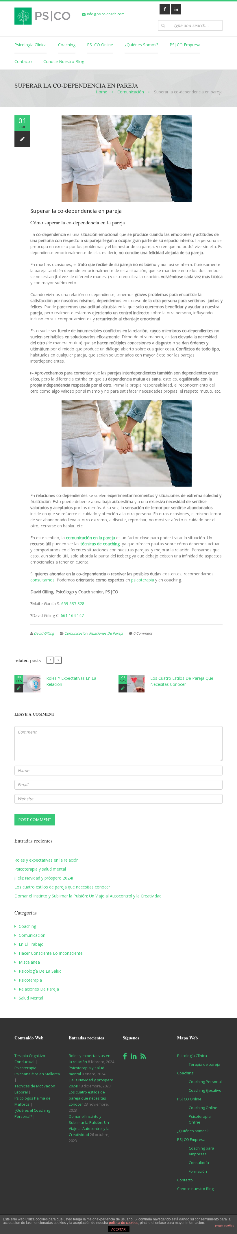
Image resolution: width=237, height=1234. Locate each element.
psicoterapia (142, 580)
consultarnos (42, 580)
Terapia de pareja (204, 1064)
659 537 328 (72, 603)
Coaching (66, 44)
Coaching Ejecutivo (205, 1090)
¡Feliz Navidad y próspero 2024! (43, 878)
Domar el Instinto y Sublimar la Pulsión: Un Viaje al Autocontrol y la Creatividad (88, 896)
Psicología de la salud (40, 971)
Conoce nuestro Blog (63, 61)
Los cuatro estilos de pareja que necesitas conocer (62, 887)
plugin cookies (224, 1225)
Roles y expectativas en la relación (46, 860)
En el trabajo (31, 944)
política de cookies (123, 1223)
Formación (198, 1171)
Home (101, 92)
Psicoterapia (30, 980)
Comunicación (130, 92)
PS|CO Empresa (185, 44)
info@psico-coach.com (106, 14)
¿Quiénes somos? (141, 44)
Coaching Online (203, 1107)
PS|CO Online (100, 44)
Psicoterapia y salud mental (40, 869)
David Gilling (44, 633)
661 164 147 (72, 615)
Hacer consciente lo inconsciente (51, 953)
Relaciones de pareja (106, 633)
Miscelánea (29, 962)
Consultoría (199, 1162)
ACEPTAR (118, 1229)
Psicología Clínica (30, 44)
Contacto (23, 61)
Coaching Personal (205, 1081)
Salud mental (31, 998)
